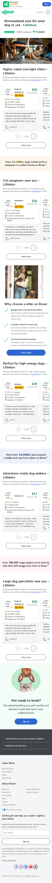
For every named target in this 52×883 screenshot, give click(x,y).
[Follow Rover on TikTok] (35, 867)
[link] (26, 145)
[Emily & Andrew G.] (21, 108)
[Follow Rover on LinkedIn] (26, 867)
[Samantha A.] (21, 219)
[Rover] (7, 12)
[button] (1, 4)
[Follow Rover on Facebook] (16, 867)
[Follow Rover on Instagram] (21, 867)
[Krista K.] (21, 402)
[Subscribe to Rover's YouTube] (31, 867)
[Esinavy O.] (21, 511)
